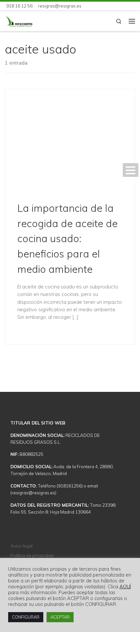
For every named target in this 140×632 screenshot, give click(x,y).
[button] (130, 170)
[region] (70, 374)
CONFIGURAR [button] (25, 617)
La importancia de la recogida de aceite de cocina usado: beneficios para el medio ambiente (67, 238)
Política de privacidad (31, 555)
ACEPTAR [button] (60, 617)
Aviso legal (21, 545)
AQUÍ (125, 587)
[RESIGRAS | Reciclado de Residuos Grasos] (19, 20)
